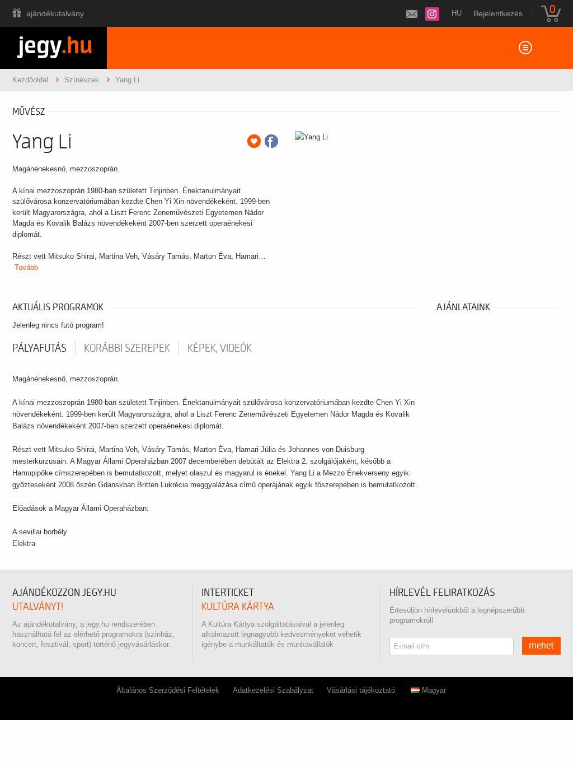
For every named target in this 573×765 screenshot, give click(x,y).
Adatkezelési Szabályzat (273, 690)
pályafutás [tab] (39, 348)
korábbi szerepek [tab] (127, 348)
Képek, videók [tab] (219, 348)
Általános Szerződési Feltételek (167, 690)
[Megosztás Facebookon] (271, 141)
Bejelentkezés (498, 13)
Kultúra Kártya (237, 607)
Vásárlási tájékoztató (361, 690)
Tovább (26, 267)
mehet (541, 646)
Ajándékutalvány (55, 13)
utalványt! (37, 607)
